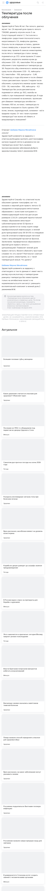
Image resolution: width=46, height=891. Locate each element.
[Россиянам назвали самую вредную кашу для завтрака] (23, 833)
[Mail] (7, 2)
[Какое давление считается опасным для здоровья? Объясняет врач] (23, 386)
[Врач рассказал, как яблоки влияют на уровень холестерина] (23, 524)
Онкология (18, 9)
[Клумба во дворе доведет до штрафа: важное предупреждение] (23, 558)
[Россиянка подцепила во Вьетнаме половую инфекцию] (23, 799)
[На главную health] (14, 2)
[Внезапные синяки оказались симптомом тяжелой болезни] (23, 696)
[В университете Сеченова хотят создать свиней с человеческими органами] (23, 868)
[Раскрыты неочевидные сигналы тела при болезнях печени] (23, 489)
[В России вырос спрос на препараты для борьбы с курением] (23, 593)
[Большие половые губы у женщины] (23, 352)
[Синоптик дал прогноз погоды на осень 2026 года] (23, 455)
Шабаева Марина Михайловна (23, 130)
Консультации (6, 9)
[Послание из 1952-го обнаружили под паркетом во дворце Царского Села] (23, 421)
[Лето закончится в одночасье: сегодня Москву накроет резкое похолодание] (23, 627)
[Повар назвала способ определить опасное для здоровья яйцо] (23, 730)
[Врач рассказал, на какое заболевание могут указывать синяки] (23, 765)
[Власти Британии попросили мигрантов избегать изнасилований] (23, 661)
